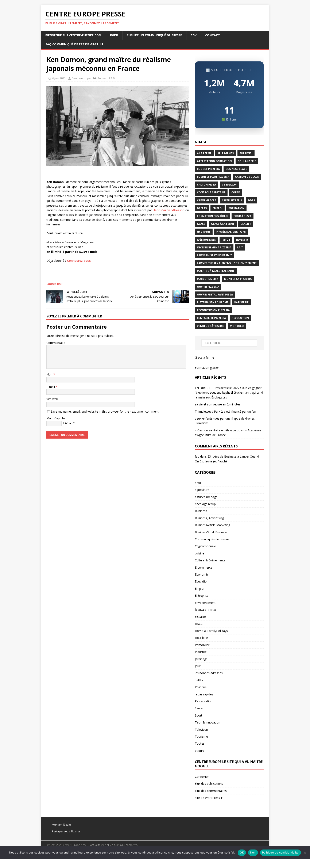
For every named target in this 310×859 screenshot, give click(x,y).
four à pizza (242, 216)
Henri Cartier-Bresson (169, 210)
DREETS (202, 208)
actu (198, 483)
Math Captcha (56, 418)
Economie (202, 574)
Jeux (198, 666)
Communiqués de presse (212, 539)
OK (242, 852)
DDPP (251, 200)
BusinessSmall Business (211, 532)
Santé (199, 708)
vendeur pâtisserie (210, 326)
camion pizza (206, 184)
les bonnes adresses (209, 673)
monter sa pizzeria (238, 279)
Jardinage (201, 659)
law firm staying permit (214, 255)
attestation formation (214, 161)
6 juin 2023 (59, 78)
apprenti (246, 153)
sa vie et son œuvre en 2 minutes (217, 404)
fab (197, 456)
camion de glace (247, 177)
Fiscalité (200, 617)
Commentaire (55, 343)
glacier (245, 224)
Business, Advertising (209, 518)
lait (240, 247)
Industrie (201, 652)
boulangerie (247, 161)
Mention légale (61, 824)
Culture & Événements (210, 560)
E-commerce (203, 567)
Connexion (202, 777)
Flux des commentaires (211, 791)
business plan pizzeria (213, 177)
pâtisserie (241, 302)
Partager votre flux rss (66, 831)
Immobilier (202, 645)
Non (253, 852)
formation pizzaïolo (212, 216)
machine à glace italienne (216, 271)
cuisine (199, 553)
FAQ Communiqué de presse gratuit (75, 44)
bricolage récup (205, 504)
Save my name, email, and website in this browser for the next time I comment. (105, 411)
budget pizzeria (208, 169)
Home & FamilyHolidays (211, 631)
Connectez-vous (79, 261)
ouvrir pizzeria (208, 287)
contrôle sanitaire (211, 192)
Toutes (102, 78)
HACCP (200, 624)
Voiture (200, 751)
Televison (201, 730)
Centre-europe (81, 78)
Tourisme (201, 736)
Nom (49, 374)
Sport (198, 715)
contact (212, 35)
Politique (201, 687)
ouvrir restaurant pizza (215, 294)
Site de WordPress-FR (210, 798)
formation (236, 208)
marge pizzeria (207, 279)
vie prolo (237, 326)
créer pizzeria (232, 200)
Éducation (201, 581)
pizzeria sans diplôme (212, 302)
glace (201, 224)
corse (235, 192)
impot (226, 239)
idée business (206, 239)
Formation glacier (207, 368)
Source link (54, 284)
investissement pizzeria (214, 247)
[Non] (305, 853)
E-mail (51, 387)
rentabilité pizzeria (211, 318)
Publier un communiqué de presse (154, 35)
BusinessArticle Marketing (212, 525)
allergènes (225, 153)
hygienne (203, 231)
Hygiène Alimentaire (231, 231)
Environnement (205, 603)
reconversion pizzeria (213, 310)
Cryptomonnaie (205, 546)
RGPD (114, 35)
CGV (194, 35)
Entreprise (202, 595)
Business (201, 511)
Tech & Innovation (207, 722)
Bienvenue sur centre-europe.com (73, 35)
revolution (240, 318)
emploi (217, 208)
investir (242, 239)
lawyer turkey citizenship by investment (227, 263)
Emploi (199, 589)
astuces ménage (206, 497)
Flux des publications (209, 784)
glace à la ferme (223, 224)
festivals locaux (205, 610)
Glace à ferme (204, 357)
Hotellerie (201, 638)
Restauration (203, 701)
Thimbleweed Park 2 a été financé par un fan (225, 411)
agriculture (202, 490)
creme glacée (206, 200)
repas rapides (204, 694)
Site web (52, 399)
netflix (199, 680)
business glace (236, 169)
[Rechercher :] (229, 343)
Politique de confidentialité (280, 852)
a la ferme (204, 153)
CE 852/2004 (229, 184)
